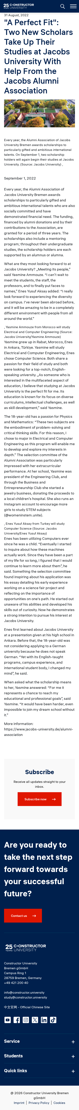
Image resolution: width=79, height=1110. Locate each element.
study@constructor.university (25, 997)
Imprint (19, 1103)
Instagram (25, 1019)
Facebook (16, 1019)
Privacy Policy (39, 1103)
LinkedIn (44, 1019)
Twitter (34, 1019)
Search (62, 6)
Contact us (19, 916)
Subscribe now (36, 799)
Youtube (7, 1019)
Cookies (59, 1103)
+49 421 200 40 (16, 983)
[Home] (21, 6)
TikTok (53, 1019)
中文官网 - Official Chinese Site (27, 1007)
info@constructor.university (24, 992)
